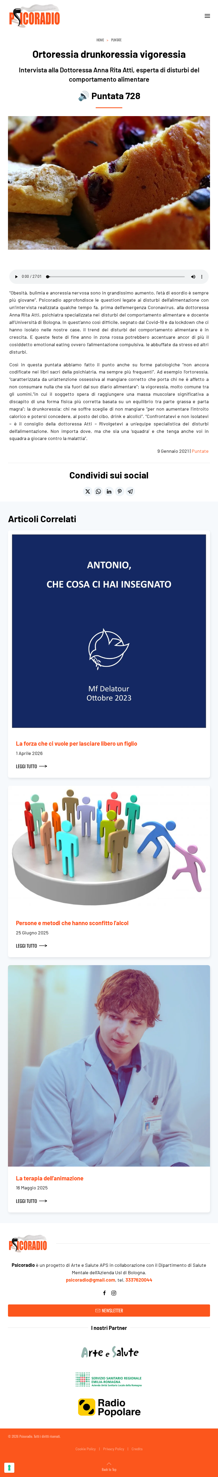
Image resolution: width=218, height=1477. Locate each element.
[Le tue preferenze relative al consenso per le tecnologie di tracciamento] (9, 1468)
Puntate (200, 451)
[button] (207, 16)
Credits (137, 1449)
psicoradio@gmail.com (90, 1280)
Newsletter (112, 1310)
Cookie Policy (86, 1449)
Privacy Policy (113, 1449)
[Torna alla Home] (34, 16)
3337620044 (138, 1280)
